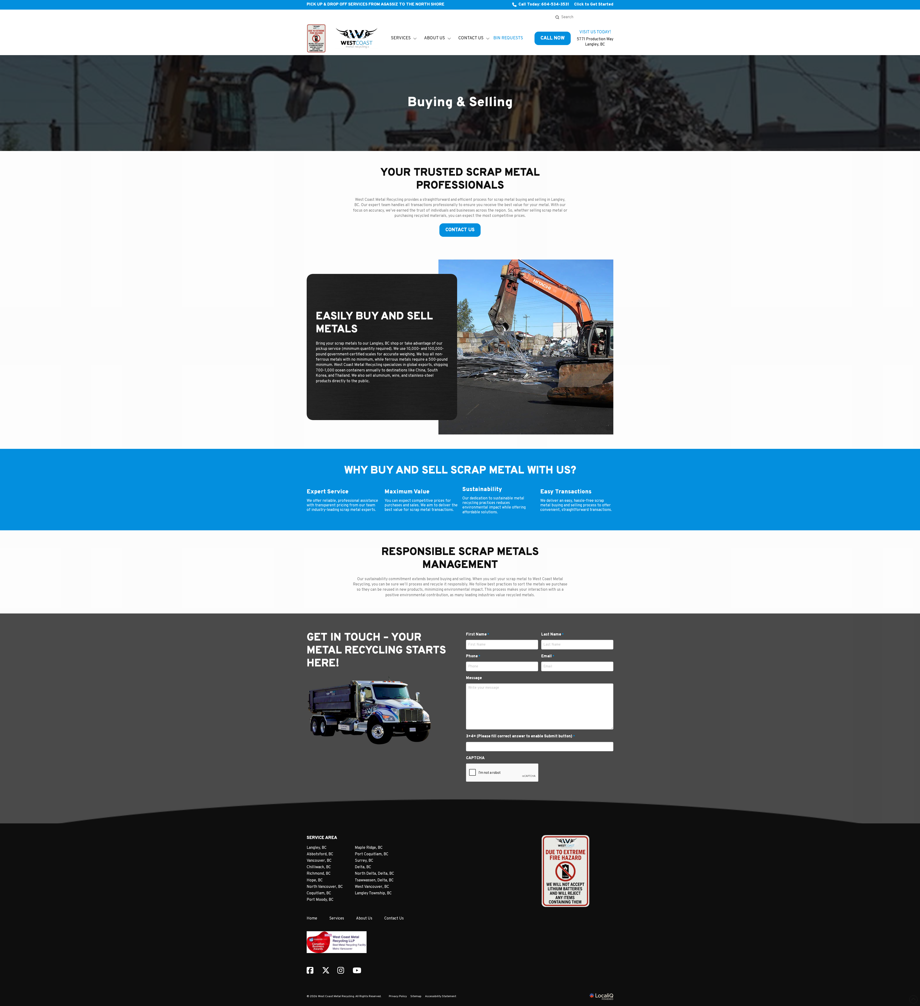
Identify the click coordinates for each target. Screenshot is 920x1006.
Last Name (552, 634)
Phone (473, 656)
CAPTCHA (475, 758)
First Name (477, 634)
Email (547, 656)
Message (474, 678)
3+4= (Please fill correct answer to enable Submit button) (520, 736)
